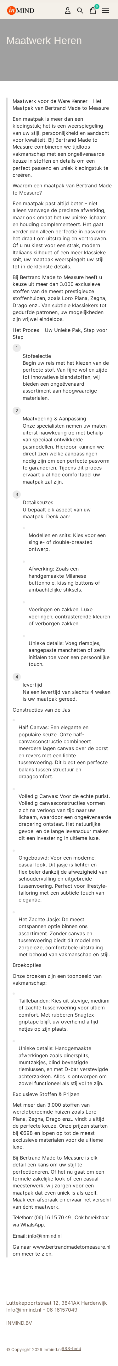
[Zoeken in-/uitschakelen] (80, 10)
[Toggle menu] (105, 10)
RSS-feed (71, 1348)
